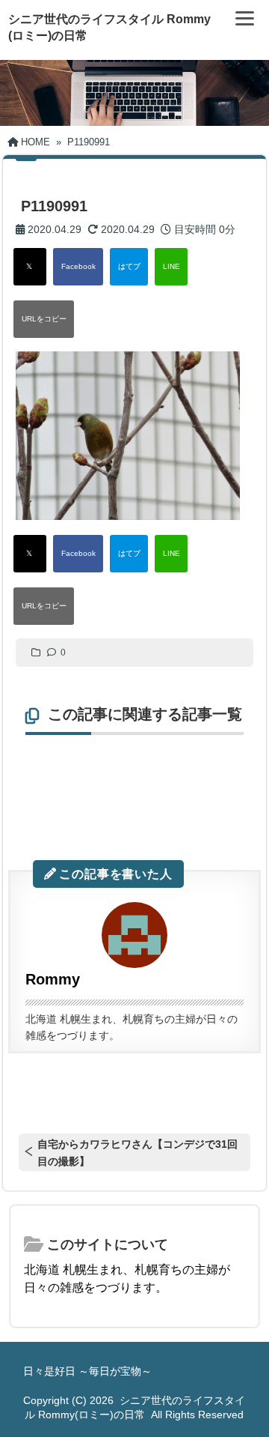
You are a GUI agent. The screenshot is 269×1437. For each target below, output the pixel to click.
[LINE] (171, 266)
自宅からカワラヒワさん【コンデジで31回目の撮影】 (137, 1152)
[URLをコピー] (43, 319)
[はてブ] (128, 266)
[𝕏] (30, 266)
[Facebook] (78, 266)
